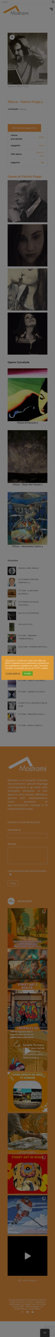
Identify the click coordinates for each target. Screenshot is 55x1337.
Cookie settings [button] (13, 673)
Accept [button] (27, 673)
